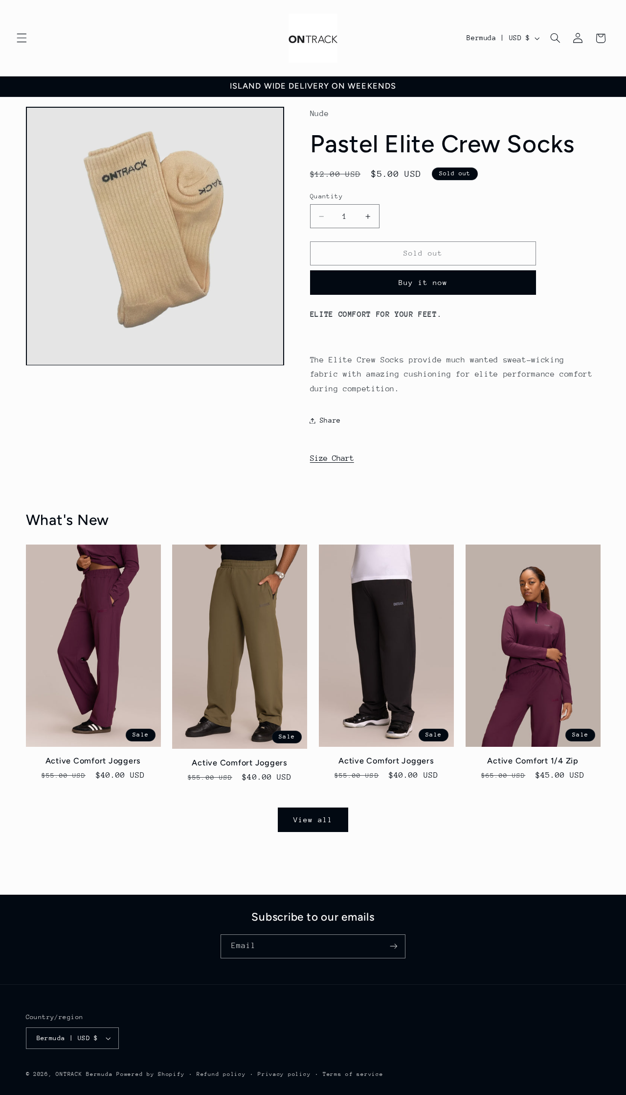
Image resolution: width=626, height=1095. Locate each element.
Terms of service (353, 1074)
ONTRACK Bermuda (84, 1074)
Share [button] (330, 420)
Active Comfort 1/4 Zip (533, 760)
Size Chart (332, 458)
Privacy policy (284, 1074)
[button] (21, 38)
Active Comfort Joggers (93, 760)
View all (313, 819)
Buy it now (423, 282)
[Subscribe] (393, 946)
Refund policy (221, 1074)
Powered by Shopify (150, 1074)
